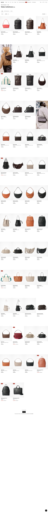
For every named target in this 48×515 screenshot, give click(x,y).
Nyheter (6, 2)
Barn (12, 2)
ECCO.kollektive (34, 2)
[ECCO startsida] (2, 2)
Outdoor (15, 2)
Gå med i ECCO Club (21, 0)
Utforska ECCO (29, 2)
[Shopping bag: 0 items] (46, 2)
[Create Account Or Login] (42, 2)
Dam (8, 2)
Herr (10, 2)
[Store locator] (43, 2)
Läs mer (32, 413)
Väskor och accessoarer (22, 2)
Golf (17, 2)
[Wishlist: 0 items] (45, 2)
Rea (26, 2)
